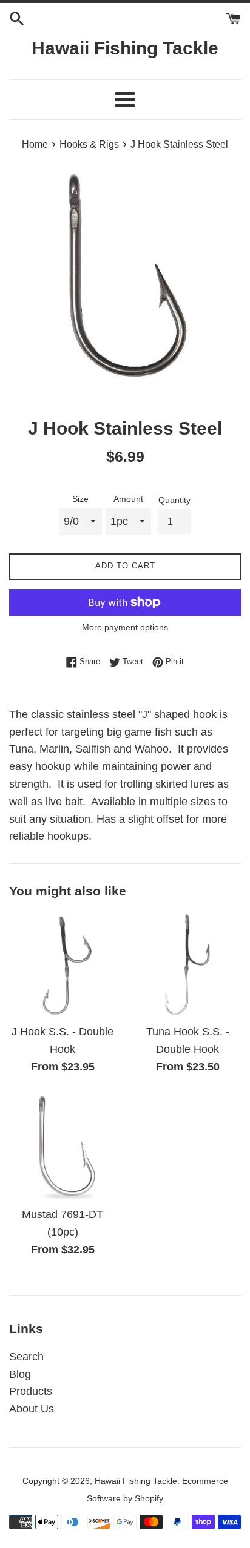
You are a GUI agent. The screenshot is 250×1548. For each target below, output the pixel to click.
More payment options (125, 627)
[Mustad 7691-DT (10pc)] (62, 1146)
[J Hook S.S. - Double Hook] (62, 964)
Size (80, 499)
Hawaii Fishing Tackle (125, 48)
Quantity (174, 500)
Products (30, 1391)
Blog (20, 1374)
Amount (128, 499)
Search (26, 1357)
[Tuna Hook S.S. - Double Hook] (187, 964)
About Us (31, 1409)
